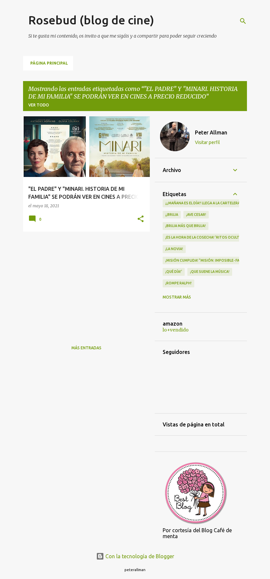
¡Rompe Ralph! (178, 283)
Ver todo (38, 105)
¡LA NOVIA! (174, 249)
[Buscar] (243, 21)
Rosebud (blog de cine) (91, 20)
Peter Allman (211, 132)
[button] (141, 219)
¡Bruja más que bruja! (185, 226)
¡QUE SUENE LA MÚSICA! (210, 272)
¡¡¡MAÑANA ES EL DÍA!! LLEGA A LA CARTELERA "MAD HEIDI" (213, 203)
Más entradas (86, 348)
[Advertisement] (84, 283)
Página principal (49, 63)
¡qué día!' (173, 272)
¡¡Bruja (171, 215)
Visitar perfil (207, 142)
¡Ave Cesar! (196, 215)
